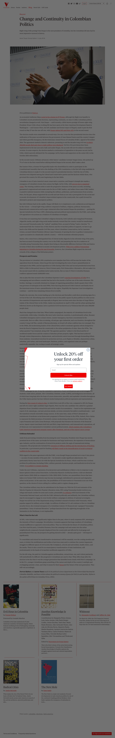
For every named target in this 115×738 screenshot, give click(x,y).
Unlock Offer (68, 375)
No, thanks (68, 386)
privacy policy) (77, 381)
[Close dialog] (88, 349)
